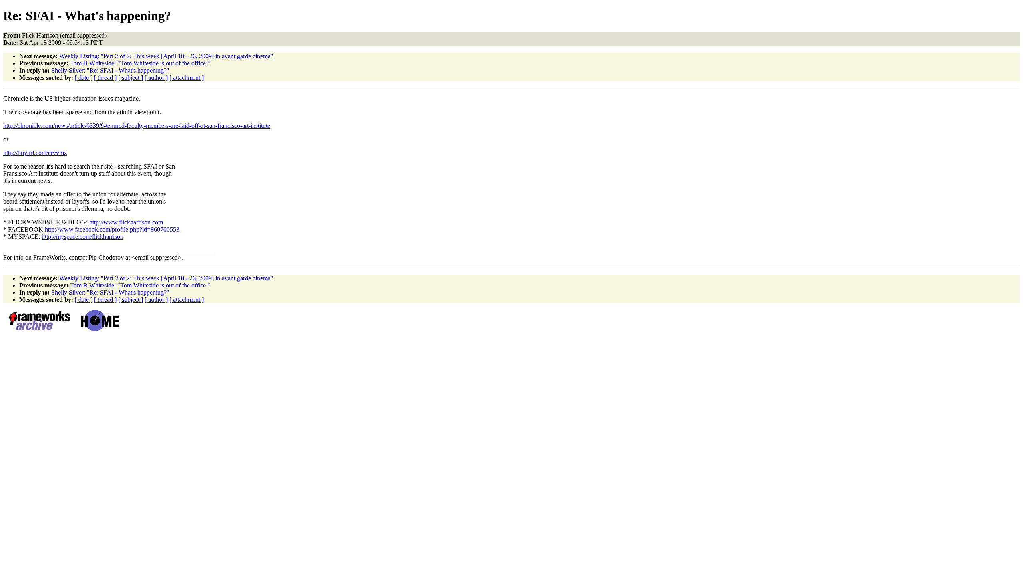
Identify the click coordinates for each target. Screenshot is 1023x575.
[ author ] (156, 77)
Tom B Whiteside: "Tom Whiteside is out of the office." (140, 63)
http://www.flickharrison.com (126, 222)
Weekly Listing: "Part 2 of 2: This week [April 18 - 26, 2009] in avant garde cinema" (166, 56)
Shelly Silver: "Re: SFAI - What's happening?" (110, 70)
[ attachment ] (186, 77)
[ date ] (83, 77)
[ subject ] (130, 77)
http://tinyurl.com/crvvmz (35, 152)
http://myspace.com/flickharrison (82, 236)
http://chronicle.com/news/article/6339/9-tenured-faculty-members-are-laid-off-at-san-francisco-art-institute (136, 125)
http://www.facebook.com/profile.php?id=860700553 (112, 229)
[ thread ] (105, 77)
